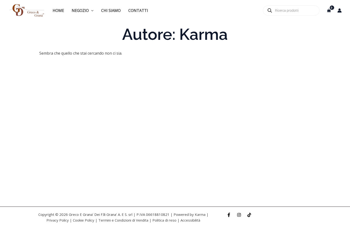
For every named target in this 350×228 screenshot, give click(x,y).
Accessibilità (190, 220)
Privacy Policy (57, 220)
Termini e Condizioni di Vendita (123, 220)
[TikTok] (249, 215)
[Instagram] (239, 215)
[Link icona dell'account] (339, 10)
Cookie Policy (83, 220)
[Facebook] (229, 215)
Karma (200, 214)
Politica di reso (164, 220)
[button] (91, 10)
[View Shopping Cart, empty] (329, 10)
